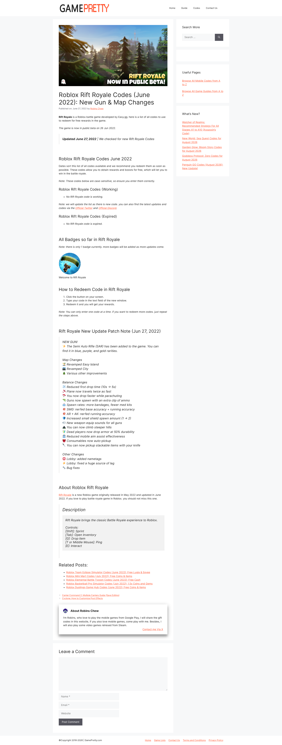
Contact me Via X (152, 629)
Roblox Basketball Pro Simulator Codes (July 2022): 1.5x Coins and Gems (109, 583)
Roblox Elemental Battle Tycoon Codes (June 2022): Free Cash (103, 579)
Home (172, 8)
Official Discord (107, 208)
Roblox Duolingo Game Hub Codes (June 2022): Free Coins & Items (106, 587)
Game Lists (160, 740)
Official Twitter (84, 208)
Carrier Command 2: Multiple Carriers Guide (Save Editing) (90, 595)
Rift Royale (65, 494)
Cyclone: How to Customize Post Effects (82, 598)
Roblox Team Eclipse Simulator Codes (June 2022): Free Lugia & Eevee (108, 572)
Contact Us (211, 8)
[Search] (219, 37)
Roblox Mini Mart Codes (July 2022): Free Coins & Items (99, 576)
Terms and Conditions (194, 740)
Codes (196, 8)
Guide (184, 8)
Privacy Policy (216, 740)
